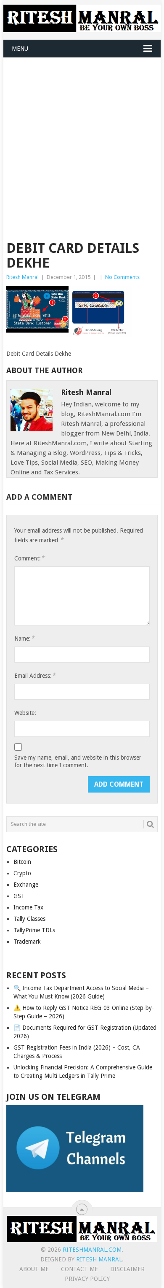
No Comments (122, 277)
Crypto (22, 873)
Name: (24, 638)
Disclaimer (127, 1269)
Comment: (29, 558)
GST (19, 896)
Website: (25, 712)
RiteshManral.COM (92, 1249)
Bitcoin (22, 861)
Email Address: (35, 675)
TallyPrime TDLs (34, 930)
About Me (34, 1269)
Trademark (27, 941)
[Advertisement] (82, 144)
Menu (20, 48)
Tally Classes (29, 918)
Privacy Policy (87, 1278)
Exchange (25, 884)
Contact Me (79, 1269)
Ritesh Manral (22, 277)
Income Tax (28, 907)
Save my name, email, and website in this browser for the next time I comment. (77, 761)
